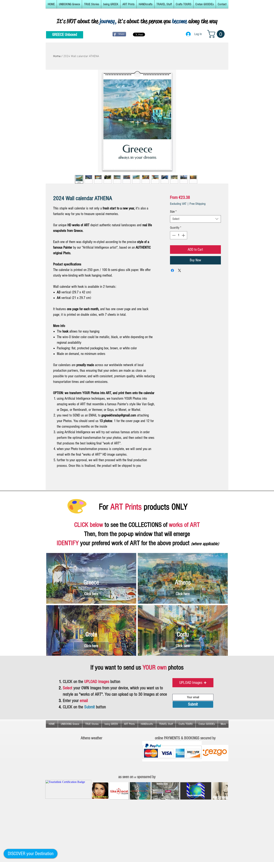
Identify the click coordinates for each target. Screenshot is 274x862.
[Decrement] (173, 235)
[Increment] (184, 235)
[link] (216, 34)
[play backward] (96, 791)
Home (57, 56)
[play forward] (223, 791)
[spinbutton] (178, 235)
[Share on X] (179, 270)
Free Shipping (198, 204)
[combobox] (195, 219)
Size (173, 212)
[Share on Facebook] (172, 270)
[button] (69, 4)
